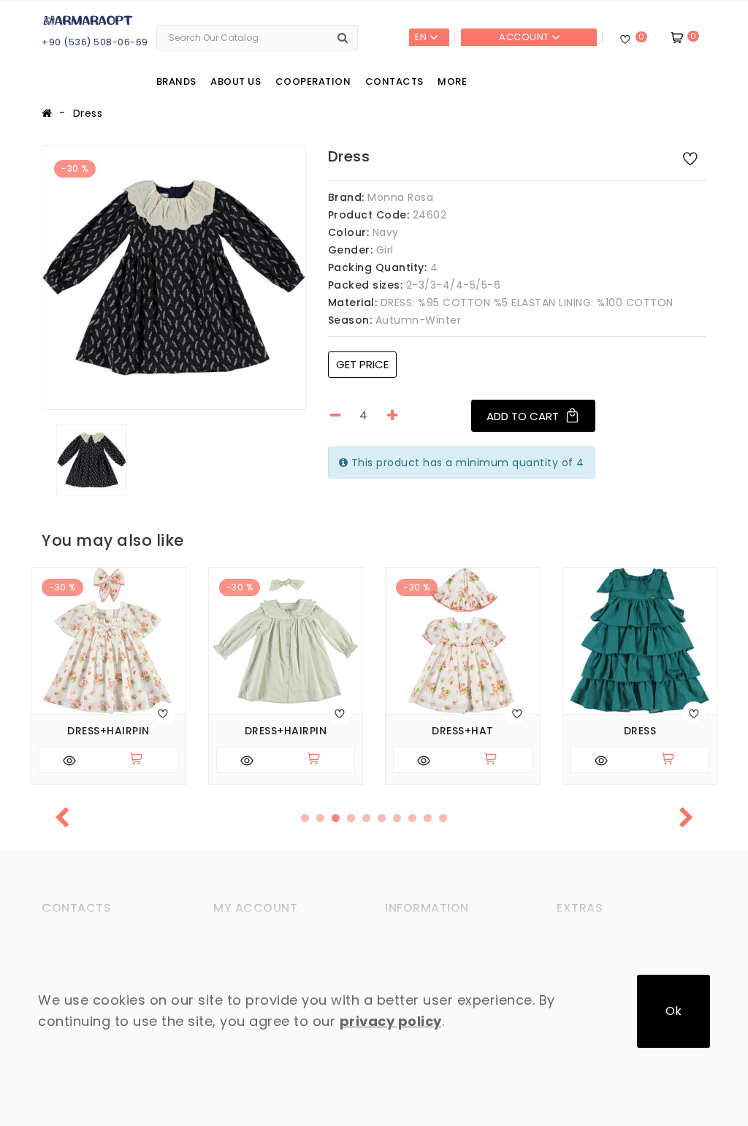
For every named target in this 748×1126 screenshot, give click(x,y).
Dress (88, 113)
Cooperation (313, 81)
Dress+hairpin (108, 731)
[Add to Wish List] (690, 158)
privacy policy (391, 1021)
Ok (673, 1011)
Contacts (394, 81)
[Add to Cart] (142, 760)
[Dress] (174, 277)
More (452, 81)
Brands (176, 81)
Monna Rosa (400, 197)
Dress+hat (463, 731)
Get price (362, 364)
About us (235, 81)
